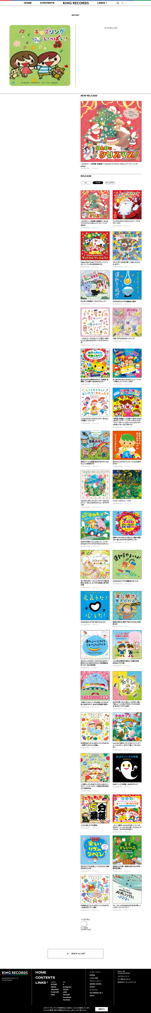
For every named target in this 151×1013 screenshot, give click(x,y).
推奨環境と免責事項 (95, 984)
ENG (125, 3)
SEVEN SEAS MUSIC (124, 973)
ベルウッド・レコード (123, 976)
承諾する (101, 1009)
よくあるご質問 (94, 978)
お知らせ (92, 995)
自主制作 (92, 987)
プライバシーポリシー (96, 981)
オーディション (94, 990)
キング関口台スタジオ (124, 979)
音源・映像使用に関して (96, 993)
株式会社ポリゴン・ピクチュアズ (127, 982)
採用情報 (92, 975)
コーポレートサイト (95, 972)
